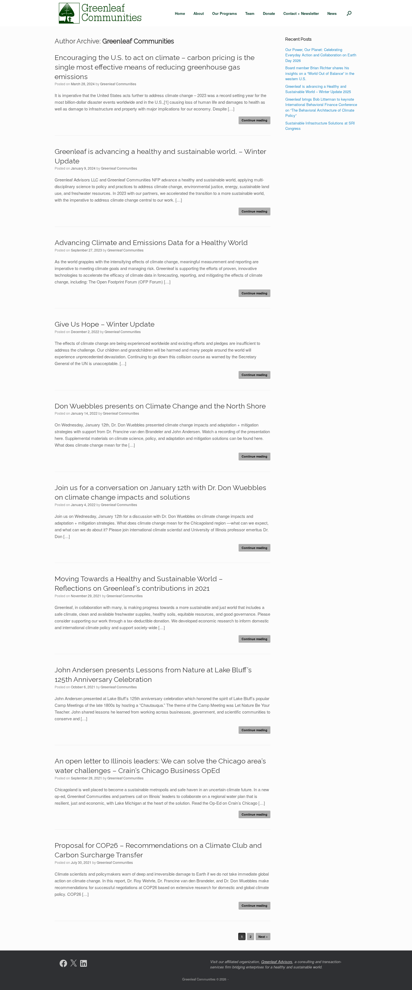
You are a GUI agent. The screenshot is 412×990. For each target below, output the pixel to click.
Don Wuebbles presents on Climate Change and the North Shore (160, 406)
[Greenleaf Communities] (101, 13)
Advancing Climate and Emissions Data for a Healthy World (151, 242)
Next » (263, 936)
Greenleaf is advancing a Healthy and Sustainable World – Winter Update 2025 (318, 89)
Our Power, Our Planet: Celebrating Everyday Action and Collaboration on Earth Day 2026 (320, 55)
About (198, 13)
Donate (269, 13)
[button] (349, 13)
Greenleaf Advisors (276, 961)
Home (180, 13)
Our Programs (224, 13)
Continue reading (254, 120)
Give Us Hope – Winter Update (104, 324)
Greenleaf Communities (138, 41)
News (332, 13)
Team (249, 13)
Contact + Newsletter (301, 13)
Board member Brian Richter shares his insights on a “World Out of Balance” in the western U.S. (319, 73)
